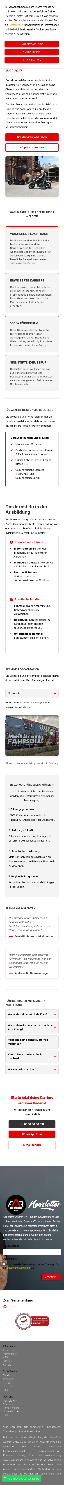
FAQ (5, 1415)
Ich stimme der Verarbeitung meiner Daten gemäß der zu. (31, 1266)
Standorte (8, 1404)
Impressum (9, 1350)
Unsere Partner (11, 1411)
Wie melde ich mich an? (22, 1069)
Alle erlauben (32, 60)
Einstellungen (16, 24)
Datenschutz (10, 1353)
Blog (5, 1389)
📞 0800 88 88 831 (32, 1124)
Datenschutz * (10, 1258)
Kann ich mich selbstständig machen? (25, 1056)
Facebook (8, 1375)
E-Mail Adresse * (12, 1245)
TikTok (7, 1382)
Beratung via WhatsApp (32, 137)
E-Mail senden (32, 1144)
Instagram (8, 1379)
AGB (5, 1357)
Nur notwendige (32, 44)
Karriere (7, 1364)
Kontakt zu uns (11, 1407)
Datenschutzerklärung (19, 1267)
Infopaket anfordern (32, 147)
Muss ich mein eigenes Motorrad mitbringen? (28, 1041)
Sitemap (7, 1361)
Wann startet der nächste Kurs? (27, 1014)
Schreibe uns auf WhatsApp (24, 1478)
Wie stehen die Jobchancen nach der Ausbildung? (31, 1027)
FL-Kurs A (14, 693)
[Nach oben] (5, 1306)
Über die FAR (10, 1400)
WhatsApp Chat (32, 1134)
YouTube (8, 1386)
